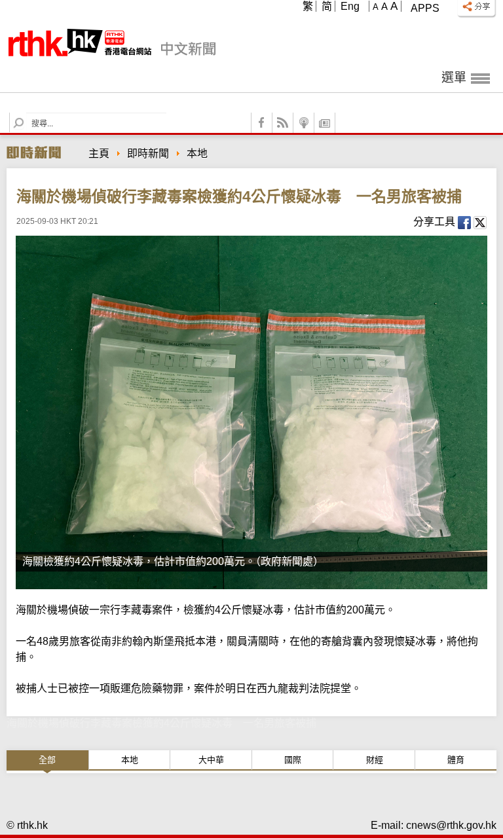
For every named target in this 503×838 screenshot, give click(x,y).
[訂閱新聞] (324, 123)
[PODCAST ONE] (303, 123)
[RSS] (282, 123)
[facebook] (262, 123)
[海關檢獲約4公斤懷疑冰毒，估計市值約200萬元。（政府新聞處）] (251, 412)
